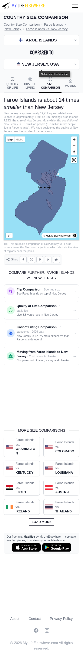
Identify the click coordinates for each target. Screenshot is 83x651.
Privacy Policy (61, 619)
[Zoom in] (74, 139)
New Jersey (51, 243)
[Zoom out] (74, 146)
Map (10, 139)
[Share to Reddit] (56, 259)
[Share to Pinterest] (39, 259)
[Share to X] (31, 259)
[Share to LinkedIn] (48, 259)
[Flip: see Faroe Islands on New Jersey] (9, 235)
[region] (41, 187)
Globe (19, 139)
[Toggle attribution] (74, 235)
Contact (35, 619)
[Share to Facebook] (23, 259)
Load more (42, 522)
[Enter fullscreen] (74, 160)
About (14, 619)
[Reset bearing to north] (74, 152)
